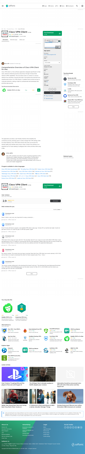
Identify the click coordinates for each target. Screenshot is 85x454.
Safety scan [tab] (22, 39)
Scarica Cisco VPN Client (8, 178)
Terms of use (46, 430)
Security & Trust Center (7, 428)
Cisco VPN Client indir (43, 176)
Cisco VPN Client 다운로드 (25, 171)
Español (14, 443)
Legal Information (47, 428)
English (10, 443)
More (32, 273)
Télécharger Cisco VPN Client (9, 173)
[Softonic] (10, 6)
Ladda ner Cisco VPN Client (24, 178)
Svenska (58, 443)
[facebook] (50, 89)
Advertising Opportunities (28, 435)
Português (49, 443)
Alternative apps (49, 98)
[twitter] (52, 89)
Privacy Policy (46, 432)
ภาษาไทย (3, 445)
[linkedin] (76, 427)
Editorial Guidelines (6, 434)
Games (52, 6)
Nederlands (41, 443)
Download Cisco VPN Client (9, 171)
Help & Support (5, 430)
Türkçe (7, 445)
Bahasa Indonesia (24, 443)
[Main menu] (2, 6)
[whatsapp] (55, 89)
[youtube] (78, 427)
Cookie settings (46, 436)
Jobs (3, 432)
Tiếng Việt (11, 445)
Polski (45, 443)
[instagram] (68, 427)
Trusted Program (14, 36)
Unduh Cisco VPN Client (26, 173)
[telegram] (81, 427)
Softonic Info (4, 427)
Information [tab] (5, 39)
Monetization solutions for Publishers (28, 428)
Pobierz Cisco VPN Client (44, 169)
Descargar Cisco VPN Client (9, 176)
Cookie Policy (46, 434)
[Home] (2, 29)
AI (57, 6)
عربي (3, 443)
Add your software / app (7, 436)
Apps (45, 6)
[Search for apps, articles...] (77, 6)
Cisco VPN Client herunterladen (9, 169)
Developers (71, 6)
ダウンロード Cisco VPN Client (26, 176)
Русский (54, 443)
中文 (15, 445)
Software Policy (25, 433)
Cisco (45, 54)
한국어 (37, 443)
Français (18, 443)
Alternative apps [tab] (13, 39)
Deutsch (6, 443)
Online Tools (4, 438)
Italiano (30, 443)
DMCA (44, 427)
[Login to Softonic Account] (82, 6)
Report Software (49, 95)
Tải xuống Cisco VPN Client (28, 169)
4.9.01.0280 (47, 62)
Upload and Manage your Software (27, 431)
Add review (52, 92)
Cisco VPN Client (20, 32)
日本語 (33, 443)
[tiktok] (70, 427)
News (63, 6)
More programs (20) (51, 54)
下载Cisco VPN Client (40, 173)
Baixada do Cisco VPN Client (42, 171)
